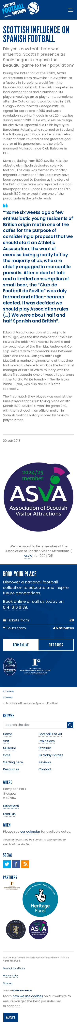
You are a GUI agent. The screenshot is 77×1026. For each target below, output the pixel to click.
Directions (11, 806)
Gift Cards (56, 644)
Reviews (44, 762)
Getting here (13, 762)
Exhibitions (46, 741)
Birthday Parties (50, 755)
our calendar (30, 831)
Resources (11, 769)
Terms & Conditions (14, 968)
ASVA (28, 555)
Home (7, 734)
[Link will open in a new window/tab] (7, 864)
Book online (14, 601)
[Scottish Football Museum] (20, 10)
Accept (10, 1017)
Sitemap (7, 983)
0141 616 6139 (15, 607)
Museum (9, 748)
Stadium (44, 748)
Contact (45, 769)
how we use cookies (27, 996)
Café (6, 755)
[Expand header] (71, 10)
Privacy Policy (10, 975)
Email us (9, 814)
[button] (70, 724)
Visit (6, 741)
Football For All (50, 734)
